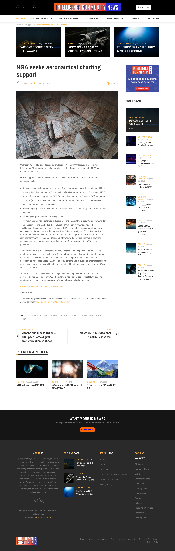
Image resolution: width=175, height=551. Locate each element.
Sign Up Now (87, 429)
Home (18, 24)
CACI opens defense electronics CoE (146, 163)
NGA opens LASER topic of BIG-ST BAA (67, 386)
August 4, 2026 (67, 382)
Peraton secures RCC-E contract (145, 185)
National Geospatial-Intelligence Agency (81, 315)
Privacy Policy (105, 484)
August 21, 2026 (45, 43)
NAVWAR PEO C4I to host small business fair (95, 335)
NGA (24, 318)
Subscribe (104, 469)
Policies (138, 503)
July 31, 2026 (101, 382)
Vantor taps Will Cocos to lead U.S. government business (146, 230)
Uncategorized (141, 517)
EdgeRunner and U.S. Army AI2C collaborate (136, 49)
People (135, 18)
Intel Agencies (115, 18)
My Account (143, 7)
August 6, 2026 (32, 382)
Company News (41, 18)
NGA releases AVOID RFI (30, 385)
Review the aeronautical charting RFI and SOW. (41, 286)
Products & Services (144, 507)
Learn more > (42, 492)
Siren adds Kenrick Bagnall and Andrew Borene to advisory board (146, 275)
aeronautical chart (38, 315)
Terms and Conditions (109, 479)
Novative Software (43, 517)
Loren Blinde (30, 83)
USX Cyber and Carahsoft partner (145, 144)
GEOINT (55, 315)
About (102, 464)
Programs (153, 18)
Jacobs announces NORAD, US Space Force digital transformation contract (39, 337)
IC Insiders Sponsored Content (113, 474)
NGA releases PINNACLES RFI (101, 386)
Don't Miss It (28, 329)
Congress (139, 473)
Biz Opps (20, 18)
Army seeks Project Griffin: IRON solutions (85, 49)
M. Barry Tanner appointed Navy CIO (145, 252)
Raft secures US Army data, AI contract (145, 207)
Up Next (107, 329)
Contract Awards (68, 18)
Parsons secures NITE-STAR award (36, 49)
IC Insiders (92, 18)
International (140, 493)
